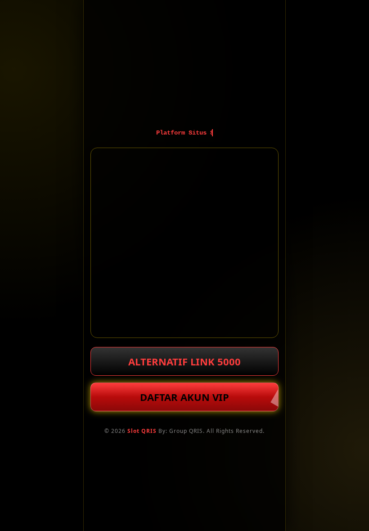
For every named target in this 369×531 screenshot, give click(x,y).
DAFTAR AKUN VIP (184, 397)
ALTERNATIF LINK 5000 (184, 361)
